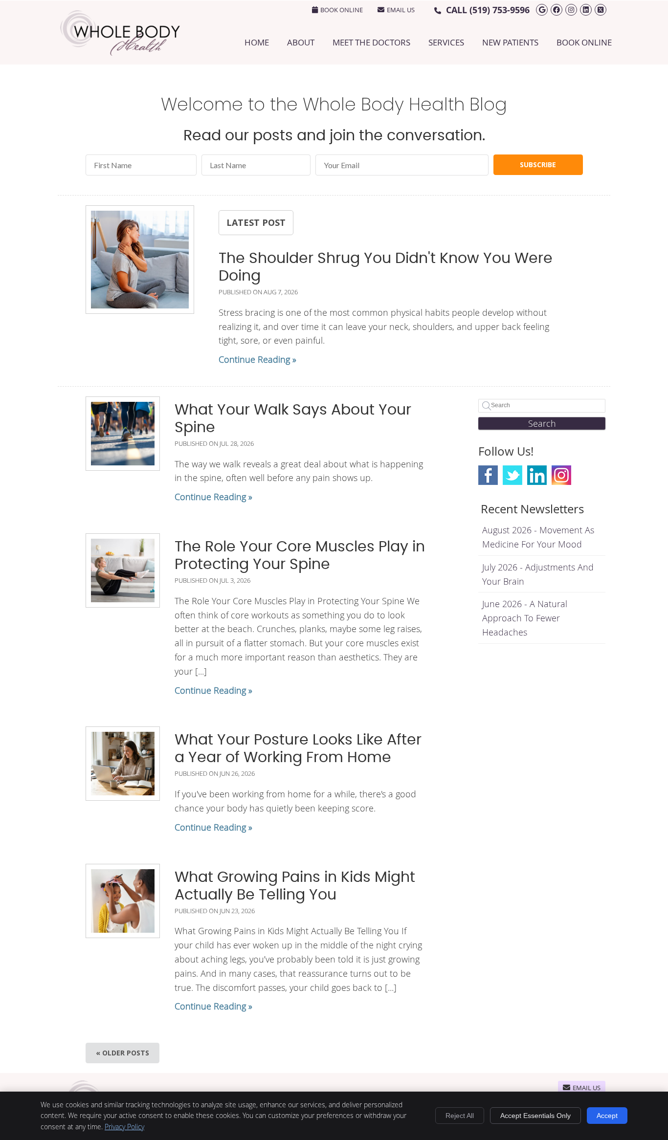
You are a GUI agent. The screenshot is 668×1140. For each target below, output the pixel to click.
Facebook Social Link (488, 475)
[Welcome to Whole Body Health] (120, 52)
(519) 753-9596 (499, 10)
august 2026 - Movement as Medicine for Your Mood (538, 537)
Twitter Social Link (512, 475)
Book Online (584, 42)
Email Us (401, 9)
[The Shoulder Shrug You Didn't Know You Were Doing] (140, 261)
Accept (607, 1115)
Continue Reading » (257, 359)
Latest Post (256, 222)
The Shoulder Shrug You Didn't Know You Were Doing (386, 267)
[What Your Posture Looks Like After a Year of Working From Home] (123, 763)
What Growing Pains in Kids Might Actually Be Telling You (295, 886)
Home (257, 42)
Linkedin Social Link (537, 475)
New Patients (510, 42)
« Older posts (122, 1052)
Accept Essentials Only (535, 1115)
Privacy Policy (124, 1126)
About (300, 42)
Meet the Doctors (371, 42)
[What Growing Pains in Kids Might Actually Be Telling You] (123, 901)
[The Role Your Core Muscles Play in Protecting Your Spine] (123, 570)
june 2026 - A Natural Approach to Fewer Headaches (524, 618)
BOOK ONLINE (341, 9)
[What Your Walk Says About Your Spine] (123, 433)
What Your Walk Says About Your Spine (293, 419)
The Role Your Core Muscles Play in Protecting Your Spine (300, 556)
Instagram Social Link (561, 475)
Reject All (459, 1115)
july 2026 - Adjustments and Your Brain (538, 574)
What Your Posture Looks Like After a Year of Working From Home (298, 749)
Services (446, 42)
